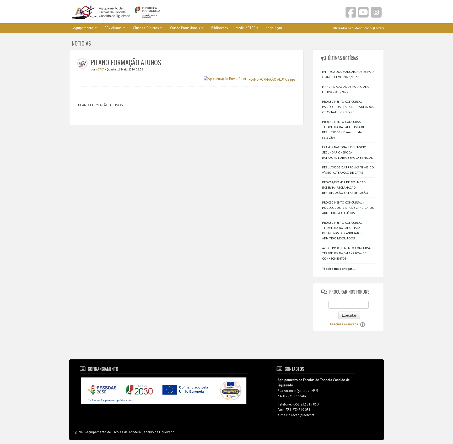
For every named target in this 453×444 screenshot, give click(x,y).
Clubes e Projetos (146, 28)
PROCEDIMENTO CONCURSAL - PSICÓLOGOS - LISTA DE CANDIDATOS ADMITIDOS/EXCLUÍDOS (348, 207)
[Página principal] (146, 12)
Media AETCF (245, 28)
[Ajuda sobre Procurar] (362, 324)
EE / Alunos (113, 28)
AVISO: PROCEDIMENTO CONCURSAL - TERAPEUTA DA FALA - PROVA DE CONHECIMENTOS (347, 253)
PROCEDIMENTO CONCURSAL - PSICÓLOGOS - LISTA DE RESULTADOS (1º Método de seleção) (348, 107)
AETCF (100, 69)
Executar (349, 315)
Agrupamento (83, 28)
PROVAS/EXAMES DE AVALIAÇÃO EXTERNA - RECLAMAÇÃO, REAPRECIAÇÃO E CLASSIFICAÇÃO (345, 187)
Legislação (274, 28)
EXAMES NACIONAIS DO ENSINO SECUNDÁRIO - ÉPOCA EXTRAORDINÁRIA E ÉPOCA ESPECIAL (347, 152)
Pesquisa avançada (344, 324)
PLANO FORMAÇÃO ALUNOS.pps (272, 79)
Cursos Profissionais (185, 28)
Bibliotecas (219, 28)
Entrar (378, 28)
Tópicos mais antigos (337, 269)
